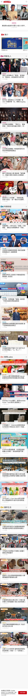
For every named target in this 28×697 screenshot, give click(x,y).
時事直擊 (4, 224)
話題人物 (4, 196)
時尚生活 (4, 423)
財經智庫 (4, 322)
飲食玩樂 (4, 374)
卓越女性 (4, 399)
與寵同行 (4, 525)
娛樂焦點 (4, 73)
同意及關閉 (22, 692)
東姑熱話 (4, 98)
